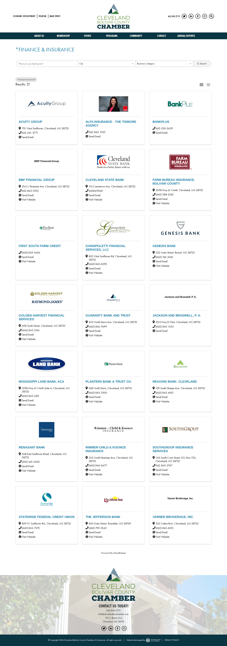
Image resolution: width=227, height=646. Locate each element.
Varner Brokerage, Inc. (173, 517)
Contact (161, 36)
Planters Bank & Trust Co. (109, 381)
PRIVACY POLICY (172, 640)
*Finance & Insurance (25, 79)
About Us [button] (39, 36)
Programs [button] (112, 36)
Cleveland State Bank (105, 180)
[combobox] (107, 64)
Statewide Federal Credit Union (46, 517)
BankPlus (161, 121)
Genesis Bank (164, 246)
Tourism (42, 16)
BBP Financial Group (37, 180)
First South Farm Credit (40, 246)
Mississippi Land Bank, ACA (41, 381)
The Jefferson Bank (103, 517)
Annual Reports (186, 36)
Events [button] (88, 36)
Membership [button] (63, 36)
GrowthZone (119, 553)
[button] (201, 85)
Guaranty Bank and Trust (108, 315)
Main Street (55, 16)
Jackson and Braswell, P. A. (177, 315)
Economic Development (24, 16)
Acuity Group (30, 121)
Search (203, 63)
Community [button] (136, 36)
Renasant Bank (32, 447)
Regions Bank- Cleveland (175, 381)
